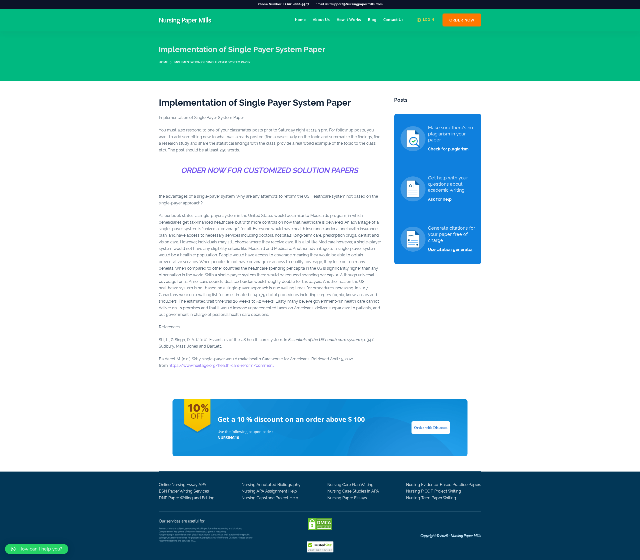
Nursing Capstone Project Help (270, 498)
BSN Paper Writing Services (184, 491)
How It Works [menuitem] (349, 19)
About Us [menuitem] (321, 19)
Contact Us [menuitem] (393, 19)
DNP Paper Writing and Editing (186, 498)
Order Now (461, 20)
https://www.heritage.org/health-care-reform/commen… (221, 365)
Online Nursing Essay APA (182, 484)
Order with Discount (431, 428)
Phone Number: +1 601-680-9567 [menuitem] (283, 4)
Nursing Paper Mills (185, 20)
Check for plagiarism (448, 149)
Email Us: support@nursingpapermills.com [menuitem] (349, 4)
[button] (36, 549)
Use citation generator (450, 249)
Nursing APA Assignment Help (269, 491)
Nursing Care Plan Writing (350, 484)
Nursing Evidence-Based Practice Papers (443, 484)
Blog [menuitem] (372, 19)
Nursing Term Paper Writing (431, 498)
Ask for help (440, 199)
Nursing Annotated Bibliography (271, 484)
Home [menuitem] (300, 19)
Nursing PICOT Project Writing (433, 491)
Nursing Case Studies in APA (353, 491)
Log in (428, 20)
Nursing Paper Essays (347, 498)
